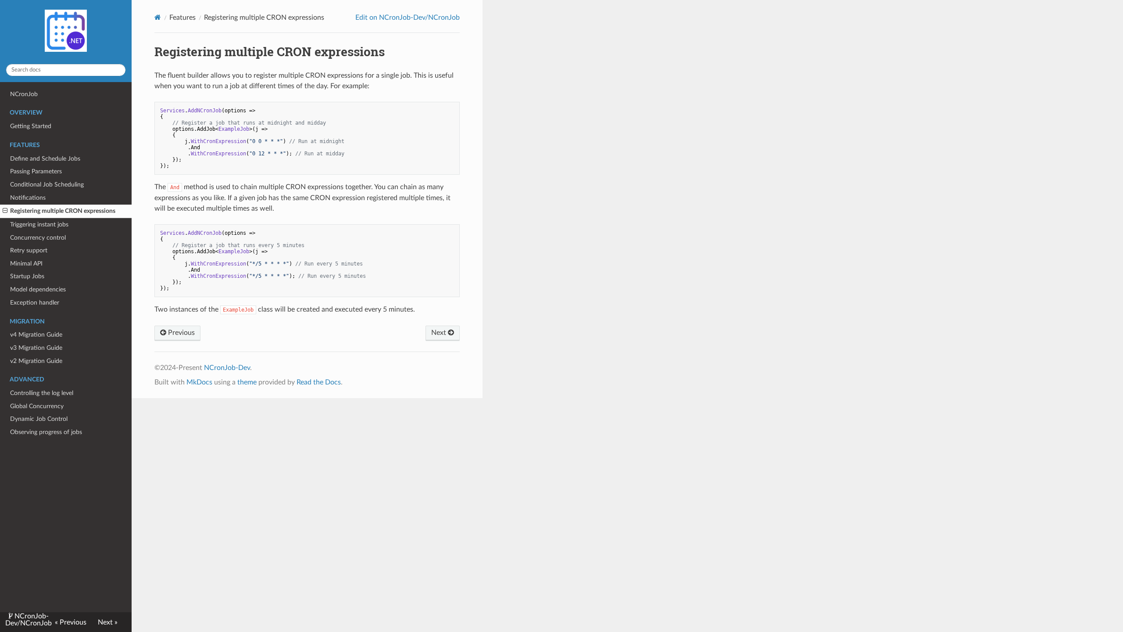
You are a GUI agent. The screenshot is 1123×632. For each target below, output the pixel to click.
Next (439, 332)
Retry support (28, 250)
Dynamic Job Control (39, 419)
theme (247, 382)
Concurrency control (38, 237)
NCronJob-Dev (227, 367)
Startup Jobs (27, 276)
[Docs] (157, 17)
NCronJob (24, 94)
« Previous (70, 622)
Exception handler (34, 302)
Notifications (28, 197)
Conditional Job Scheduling (47, 184)
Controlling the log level (41, 393)
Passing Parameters (36, 171)
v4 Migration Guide (36, 334)
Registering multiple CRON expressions (62, 211)
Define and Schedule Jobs (45, 158)
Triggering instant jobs (39, 224)
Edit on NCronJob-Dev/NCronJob (407, 17)
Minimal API (26, 263)
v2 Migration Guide (36, 361)
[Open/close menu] (5, 211)
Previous (180, 332)
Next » (108, 622)
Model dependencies (38, 289)
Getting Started (30, 126)
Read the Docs (319, 382)
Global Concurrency (37, 406)
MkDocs (199, 382)
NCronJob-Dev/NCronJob (28, 620)
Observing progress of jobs (46, 432)
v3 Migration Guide (36, 348)
